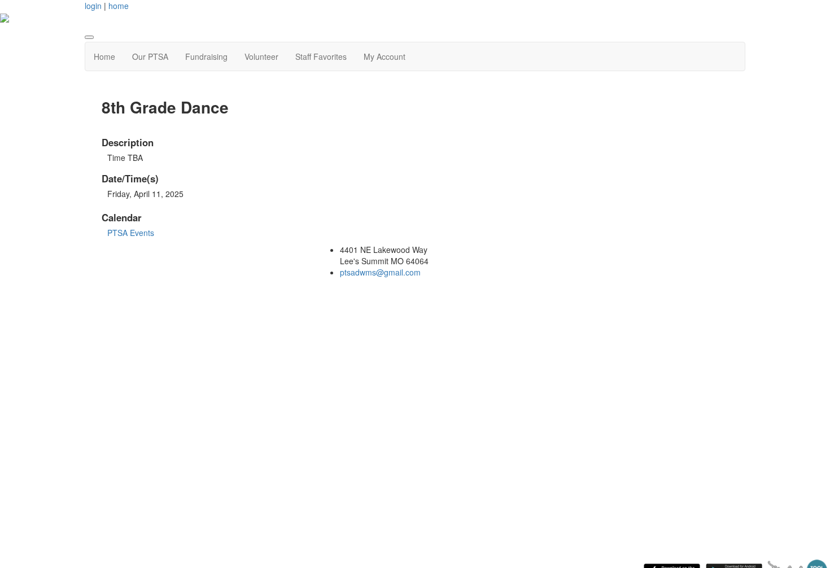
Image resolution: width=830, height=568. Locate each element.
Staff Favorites (321, 56)
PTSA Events (130, 232)
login (93, 5)
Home (104, 56)
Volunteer (261, 56)
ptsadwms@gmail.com (380, 272)
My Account (384, 56)
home (118, 5)
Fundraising (206, 56)
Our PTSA (150, 56)
